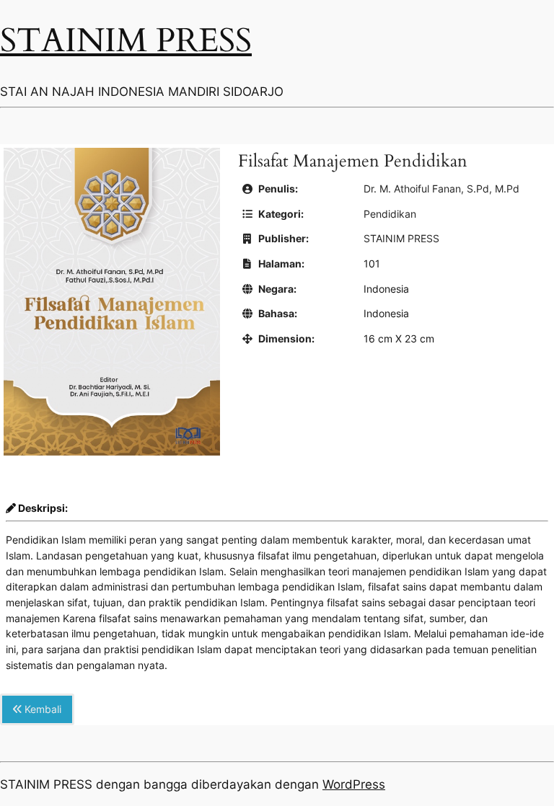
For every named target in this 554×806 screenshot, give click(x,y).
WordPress (353, 784)
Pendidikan (390, 214)
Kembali (41, 709)
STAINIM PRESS (126, 41)
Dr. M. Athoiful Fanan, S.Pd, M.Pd (441, 188)
